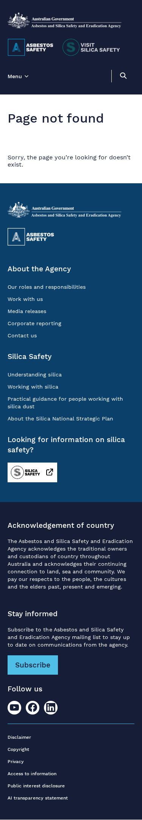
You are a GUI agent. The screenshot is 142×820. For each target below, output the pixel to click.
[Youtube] (14, 708)
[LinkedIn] (51, 708)
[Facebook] (32, 708)
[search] (123, 76)
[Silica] (91, 47)
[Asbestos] (30, 47)
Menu (15, 76)
